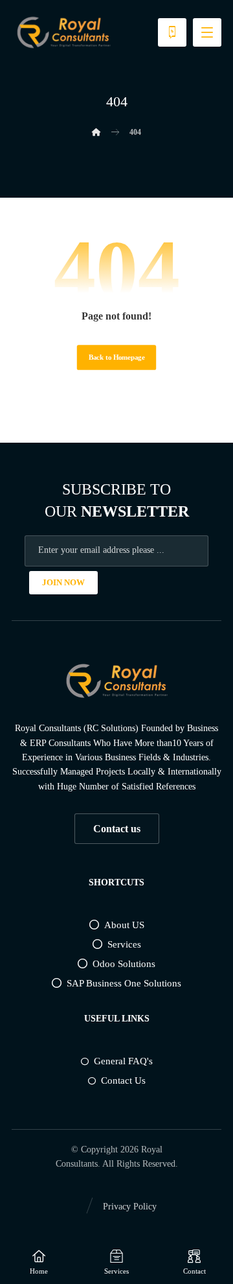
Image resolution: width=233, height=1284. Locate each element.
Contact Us (123, 1080)
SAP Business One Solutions (124, 983)
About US (124, 925)
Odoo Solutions (124, 964)
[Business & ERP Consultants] (63, 32)
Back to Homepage (116, 357)
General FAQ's (123, 1061)
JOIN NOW (63, 582)
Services (124, 944)
